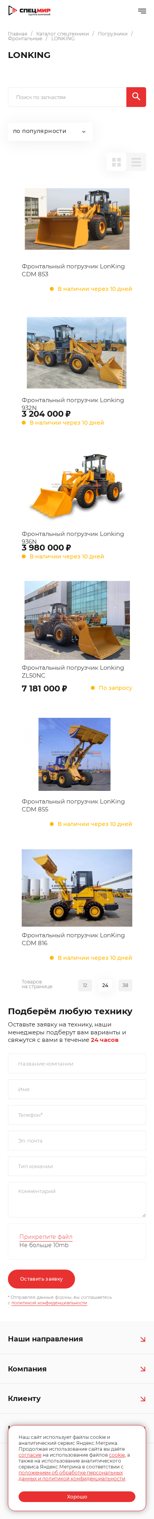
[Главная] (29, 11)
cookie (117, 1455)
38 (125, 985)
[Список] (136, 162)
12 (85, 985)
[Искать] (136, 97)
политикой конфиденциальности (49, 1302)
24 (105, 985)
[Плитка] (116, 162)
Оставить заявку (41, 1279)
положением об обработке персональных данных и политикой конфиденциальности (72, 1476)
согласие (30, 1455)
